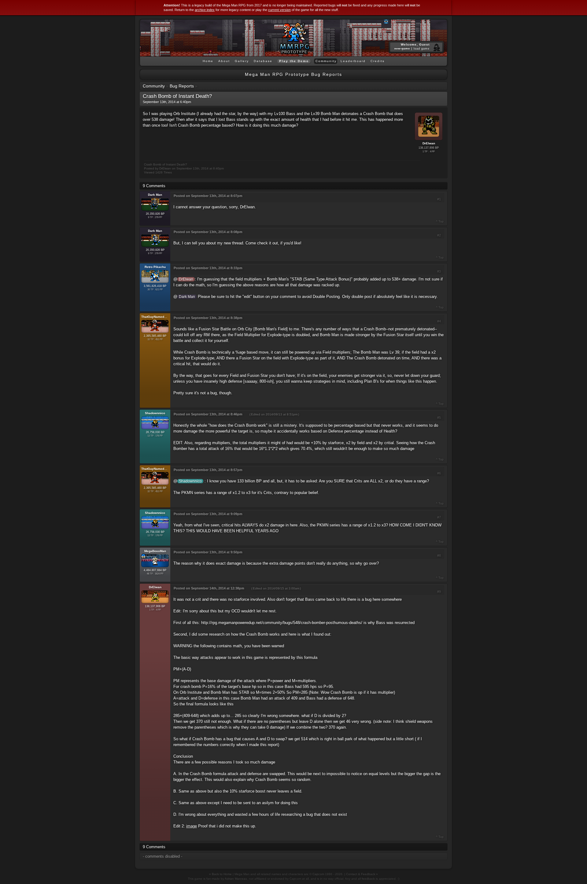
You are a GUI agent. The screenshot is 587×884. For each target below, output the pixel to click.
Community (154, 86)
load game (422, 48)
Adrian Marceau (236, 878)
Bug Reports (182, 86)
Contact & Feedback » (362, 874)
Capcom (318, 874)
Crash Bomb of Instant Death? (177, 96)
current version (279, 10)
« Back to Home (220, 874)
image (191, 826)
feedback (368, 878)
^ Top (440, 221)
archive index (205, 10)
